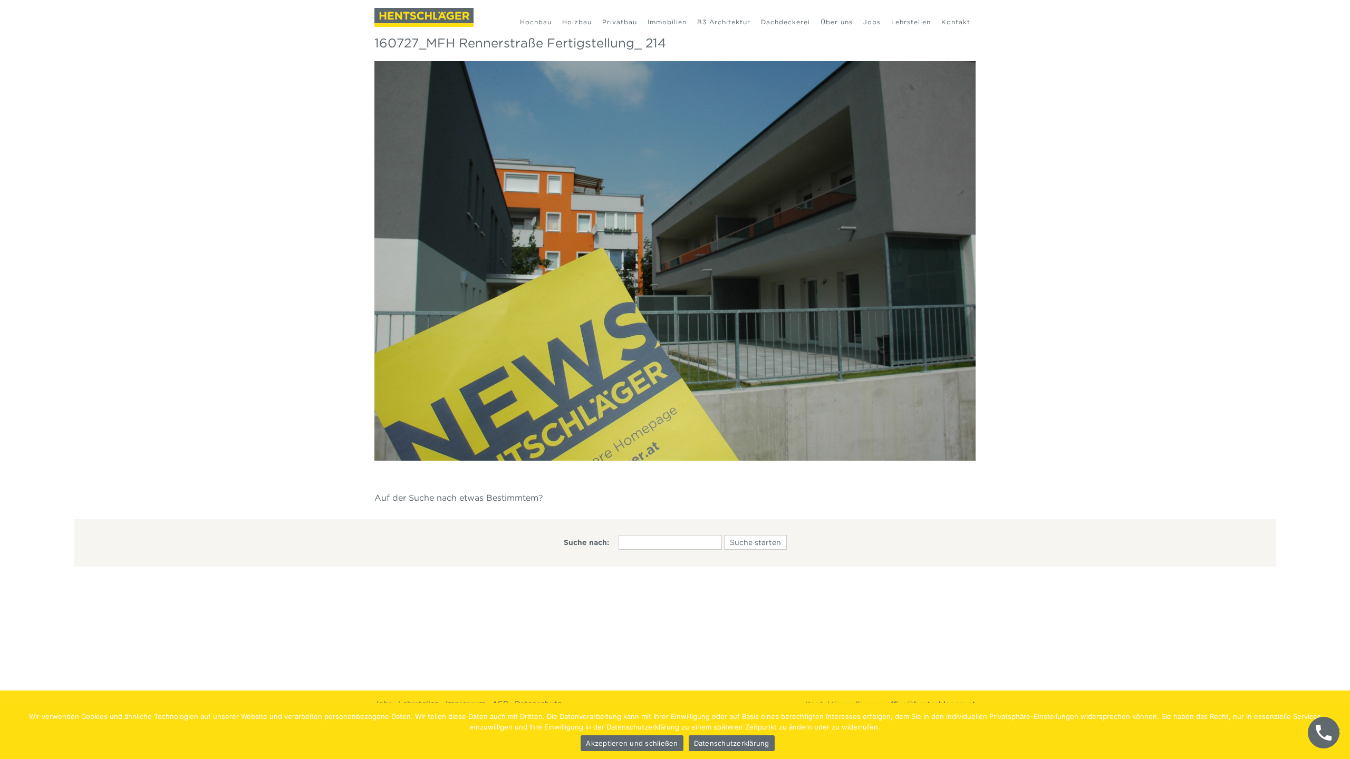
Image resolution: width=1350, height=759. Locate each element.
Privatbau (619, 22)
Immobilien (667, 22)
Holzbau (577, 22)
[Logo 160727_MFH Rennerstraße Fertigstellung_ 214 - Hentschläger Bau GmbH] (424, 17)
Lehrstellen (911, 22)
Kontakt (955, 22)
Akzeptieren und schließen (632, 743)
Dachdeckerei (785, 22)
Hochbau (536, 22)
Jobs (872, 22)
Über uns (837, 22)
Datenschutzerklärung (731, 743)
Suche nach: (586, 542)
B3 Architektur (723, 22)
